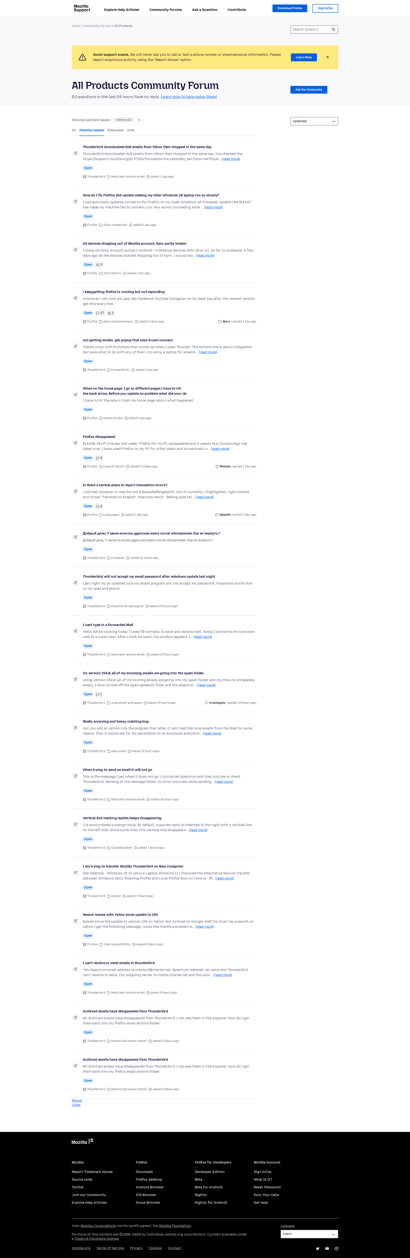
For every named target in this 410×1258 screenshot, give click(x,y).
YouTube (327, 1248)
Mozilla (82, 1142)
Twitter (78, 1187)
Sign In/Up (325, 8)
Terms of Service (110, 1248)
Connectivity (120, 370)
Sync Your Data (266, 1195)
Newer (77, 1101)
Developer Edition (210, 1172)
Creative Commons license (97, 1239)
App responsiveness (118, 321)
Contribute (237, 10)
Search (333, 29)
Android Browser (150, 1187)
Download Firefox (290, 8)
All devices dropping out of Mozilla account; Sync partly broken (135, 244)
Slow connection (115, 225)
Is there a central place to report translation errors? (125, 485)
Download (144, 1172)
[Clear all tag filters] (139, 120)
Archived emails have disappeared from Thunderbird (125, 1011)
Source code (82, 1179)
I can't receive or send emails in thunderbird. (119, 963)
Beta (198, 1179)
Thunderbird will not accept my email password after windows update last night (149, 576)
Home (76, 26)
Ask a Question (204, 10)
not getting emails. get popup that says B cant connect (128, 340)
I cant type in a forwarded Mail (108, 625)
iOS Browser (146, 1195)
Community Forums (165, 10)
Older (76, 1105)
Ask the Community (309, 89)
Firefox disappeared (99, 437)
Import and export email (129, 1041)
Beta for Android (208, 1187)
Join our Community (89, 1195)
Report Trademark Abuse (92, 1172)
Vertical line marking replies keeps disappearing (122, 818)
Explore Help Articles (121, 10)
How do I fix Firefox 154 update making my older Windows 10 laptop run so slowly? (151, 195)
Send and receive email (128, 176)
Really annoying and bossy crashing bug (116, 721)
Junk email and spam (126, 703)
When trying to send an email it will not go (117, 770)
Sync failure (112, 273)
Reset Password (267, 1187)
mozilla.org (81, 1248)
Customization (121, 848)
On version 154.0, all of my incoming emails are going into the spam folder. (143, 673)
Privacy (136, 1248)
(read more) (231, 159)
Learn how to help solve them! (189, 96)
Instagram (336, 1248)
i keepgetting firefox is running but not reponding (124, 292)
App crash (118, 751)
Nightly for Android (211, 1203)
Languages (111, 515)
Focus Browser (148, 1203)
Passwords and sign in (127, 606)
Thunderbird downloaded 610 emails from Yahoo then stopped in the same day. (147, 147)
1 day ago (249, 321)
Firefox (92, 225)
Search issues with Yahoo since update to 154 (120, 915)
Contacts (117, 558)
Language (288, 1226)
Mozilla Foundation (175, 1226)
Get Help (261, 1203)
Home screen (113, 418)
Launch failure (114, 466)
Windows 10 (123, 119)
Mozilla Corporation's (98, 1226)
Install (116, 896)
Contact (174, 1248)
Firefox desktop (149, 1179)
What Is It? (263, 1179)
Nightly (201, 1195)
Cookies (155, 1248)
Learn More (304, 57)
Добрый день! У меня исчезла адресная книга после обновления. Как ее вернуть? (151, 533)
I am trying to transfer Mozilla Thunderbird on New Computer (133, 866)
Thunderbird (96, 176)
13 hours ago (247, 703)
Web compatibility (117, 944)
